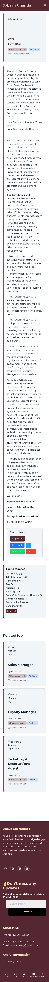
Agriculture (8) (13, 580)
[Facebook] (5, 868)
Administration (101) (16, 577)
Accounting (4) (14, 573)
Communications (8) (17, 602)
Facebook (17, 545)
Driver (11, 38)
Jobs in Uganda (17, 5)
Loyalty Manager (22, 712)
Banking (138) (13, 591)
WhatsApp (17, 551)
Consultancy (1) (14, 606)
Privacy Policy (13, 961)
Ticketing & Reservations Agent (19, 763)
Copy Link (17, 538)
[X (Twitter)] (12, 868)
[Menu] (45, 5)
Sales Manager (20, 665)
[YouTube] (27, 868)
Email (31, 551)
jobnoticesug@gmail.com (24, 945)
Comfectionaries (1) (16, 598)
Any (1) (9, 584)
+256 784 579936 (20, 935)
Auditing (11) (12, 588)
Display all (11, 611)
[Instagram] (19, 868)
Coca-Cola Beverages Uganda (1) (24, 595)
